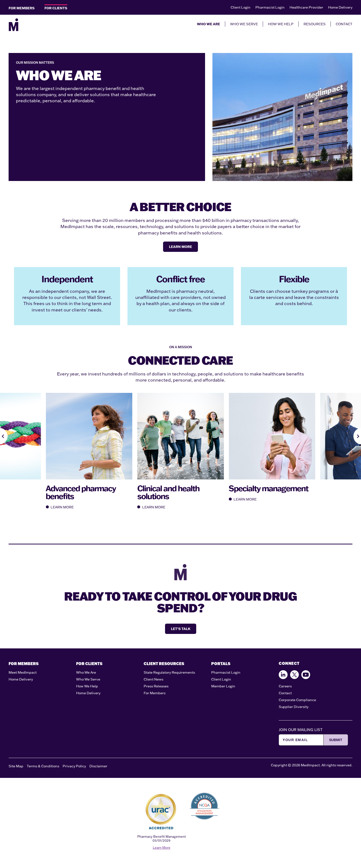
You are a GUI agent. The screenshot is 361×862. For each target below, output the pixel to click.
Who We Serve (88, 679)
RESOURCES (315, 24)
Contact (285, 693)
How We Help (87, 686)
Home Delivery (340, 7)
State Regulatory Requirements (169, 672)
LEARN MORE (180, 246)
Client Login (240, 7)
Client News (153, 679)
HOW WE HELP (280, 24)
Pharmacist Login (270, 7)
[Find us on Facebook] (283, 674)
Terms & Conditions (43, 766)
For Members (155, 693)
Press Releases (156, 686)
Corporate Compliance (297, 700)
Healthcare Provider (306, 7)
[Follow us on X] (294, 674)
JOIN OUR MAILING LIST (300, 729)
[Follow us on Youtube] (305, 674)
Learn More (161, 847)
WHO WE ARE (208, 24)
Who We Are (86, 672)
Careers (285, 686)
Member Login (223, 686)
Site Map (16, 766)
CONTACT (344, 24)
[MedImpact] (13, 24)
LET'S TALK (180, 629)
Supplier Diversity (293, 707)
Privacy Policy (74, 766)
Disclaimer (98, 766)
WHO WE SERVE (244, 24)
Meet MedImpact (23, 672)
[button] (3, 436)
